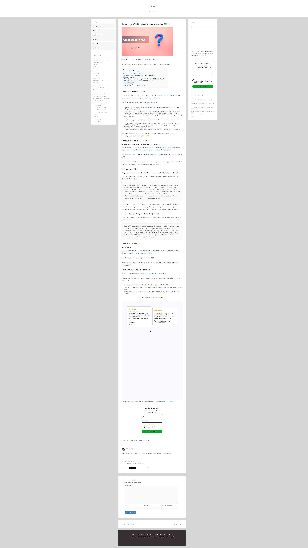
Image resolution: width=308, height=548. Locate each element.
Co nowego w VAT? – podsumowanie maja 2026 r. (202, 108)
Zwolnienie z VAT (97, 121)
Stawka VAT (96, 83)
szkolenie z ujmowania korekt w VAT (155, 273)
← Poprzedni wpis (128, 524)
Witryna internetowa (166, 505)
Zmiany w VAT (97, 119)
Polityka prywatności (167, 534)
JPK (94, 71)
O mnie (95, 39)
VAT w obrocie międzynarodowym (102, 98)
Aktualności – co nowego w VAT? (102, 60)
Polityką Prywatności (148, 427)
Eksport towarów (99, 100)
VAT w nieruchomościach (99, 96)
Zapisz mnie (152, 431)
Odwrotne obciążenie (100, 107)
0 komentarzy (137, 461)
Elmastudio (171, 537)
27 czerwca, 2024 (127, 461)
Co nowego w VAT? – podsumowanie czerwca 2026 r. (203, 104)
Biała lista (95, 62)
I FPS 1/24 (178, 217)
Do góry (152, 541)
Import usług (98, 105)
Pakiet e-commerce (100, 110)
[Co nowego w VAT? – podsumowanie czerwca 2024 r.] (147, 57)
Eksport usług (98, 103)
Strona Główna (98, 26)
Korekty (95, 76)
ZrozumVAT (136, 537)
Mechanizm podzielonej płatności (103, 94)
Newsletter (97, 48)
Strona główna (135, 534)
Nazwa (127, 505)
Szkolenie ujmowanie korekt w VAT (166, 402)
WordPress (149, 537)
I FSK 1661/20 (126, 179)
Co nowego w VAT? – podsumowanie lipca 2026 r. (202, 100)
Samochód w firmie (98, 80)
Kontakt (96, 43)
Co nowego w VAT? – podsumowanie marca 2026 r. (202, 115)
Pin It (148, 468)
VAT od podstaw (97, 92)
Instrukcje (95, 69)
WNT (96, 116)
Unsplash (147, 440)
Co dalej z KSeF (126, 265)
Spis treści (96, 30)
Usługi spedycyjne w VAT (146, 258)
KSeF (96, 66)
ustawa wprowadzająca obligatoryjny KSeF (151, 154)
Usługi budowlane (98, 89)
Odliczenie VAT (97, 78)
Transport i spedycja (98, 87)
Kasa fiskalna (96, 73)
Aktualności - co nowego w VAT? (136, 463)
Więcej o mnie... (167, 453)
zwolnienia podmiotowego (155, 107)
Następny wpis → (177, 524)
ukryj (132, 70)
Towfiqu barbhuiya (139, 440)
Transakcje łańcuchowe (101, 112)
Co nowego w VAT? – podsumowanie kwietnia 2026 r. (203, 111)
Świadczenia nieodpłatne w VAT (101, 85)
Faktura (95, 64)
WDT (96, 114)
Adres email (146, 505)
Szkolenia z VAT (98, 35)
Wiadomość (128, 485)
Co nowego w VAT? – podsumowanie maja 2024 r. (137, 253)
